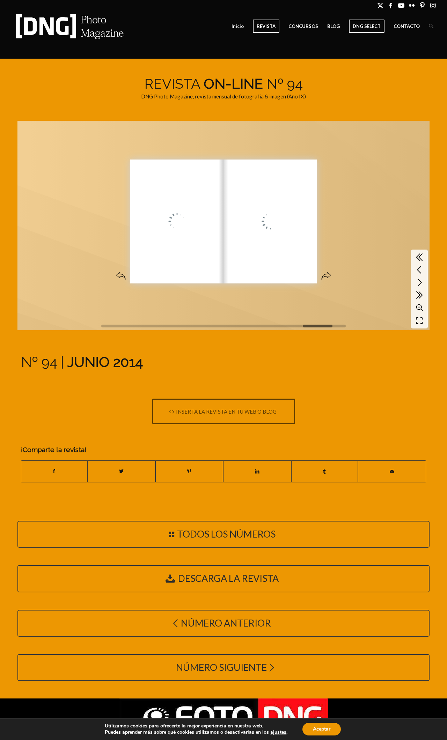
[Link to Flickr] (411, 5)
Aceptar (321, 729)
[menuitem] (237, 26)
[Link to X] (380, 5)
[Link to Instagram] (432, 5)
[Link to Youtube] (401, 5)
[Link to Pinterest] (422, 5)
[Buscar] (431, 26)
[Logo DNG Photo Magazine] (68, 26)
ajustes (278, 732)
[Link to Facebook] (391, 5)
